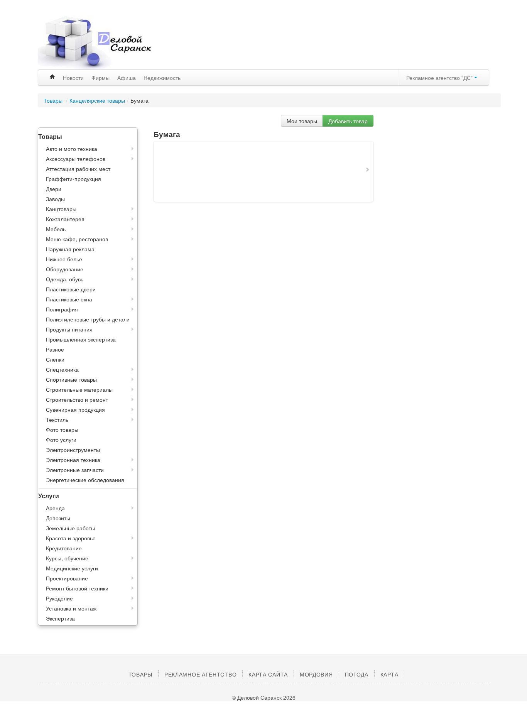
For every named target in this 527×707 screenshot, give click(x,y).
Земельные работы (70, 528)
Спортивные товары (71, 379)
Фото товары (62, 429)
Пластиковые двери (71, 289)
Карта (389, 674)
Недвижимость (162, 77)
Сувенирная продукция (75, 409)
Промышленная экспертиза (81, 339)
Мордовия (316, 674)
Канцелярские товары (97, 100)
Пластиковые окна (69, 299)
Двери (53, 189)
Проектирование (67, 578)
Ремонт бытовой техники (77, 588)
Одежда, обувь (64, 279)
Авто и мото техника (71, 148)
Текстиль (57, 419)
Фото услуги (61, 439)
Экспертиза (60, 618)
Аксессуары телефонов (75, 158)
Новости (73, 77)
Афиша (126, 77)
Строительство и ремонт (77, 399)
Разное (55, 349)
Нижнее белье (64, 259)
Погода (356, 674)
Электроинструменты (73, 449)
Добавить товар (348, 121)
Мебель (56, 229)
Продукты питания (69, 329)
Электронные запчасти (75, 470)
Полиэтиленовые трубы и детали (88, 319)
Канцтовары (61, 209)
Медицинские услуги (72, 568)
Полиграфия (62, 309)
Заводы (55, 199)
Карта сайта (268, 674)
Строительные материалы (79, 389)
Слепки (55, 359)
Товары (54, 100)
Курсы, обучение (67, 558)
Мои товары (302, 121)
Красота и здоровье (71, 538)
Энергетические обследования (85, 480)
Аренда (55, 508)
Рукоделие (59, 598)
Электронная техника (73, 459)
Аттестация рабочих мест (78, 169)
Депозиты (58, 518)
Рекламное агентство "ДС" (440, 77)
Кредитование (64, 548)
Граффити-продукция (73, 179)
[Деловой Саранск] (109, 42)
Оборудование (64, 269)
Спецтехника (62, 369)
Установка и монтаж (71, 608)
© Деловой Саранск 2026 (264, 697)
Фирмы (100, 77)
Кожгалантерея (65, 219)
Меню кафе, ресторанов (77, 239)
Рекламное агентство (200, 674)
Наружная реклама (70, 249)
